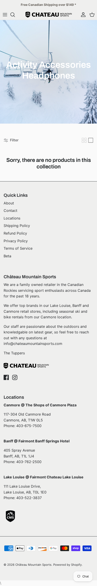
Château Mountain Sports (33, 564)
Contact (10, 210)
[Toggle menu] (5, 15)
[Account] (82, 15)
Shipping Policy (17, 225)
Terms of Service (18, 248)
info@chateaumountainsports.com (33, 343)
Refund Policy (15, 233)
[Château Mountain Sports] (48, 15)
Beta (7, 256)
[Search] (15, 15)
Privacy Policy (16, 241)
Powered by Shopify (67, 564)
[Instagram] (14, 377)
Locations (12, 218)
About (9, 203)
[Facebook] (6, 377)
